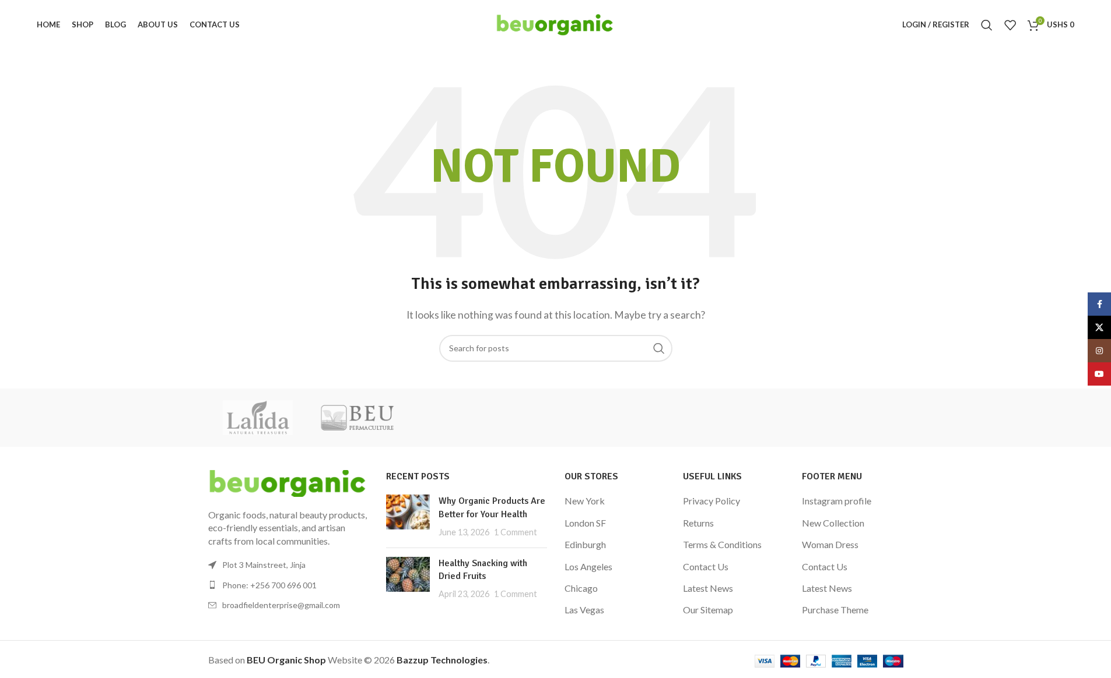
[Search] (986, 25)
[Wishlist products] (1010, 25)
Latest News (708, 588)
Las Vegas (584, 609)
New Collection (833, 522)
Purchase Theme (835, 609)
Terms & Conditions (722, 544)
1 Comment (515, 532)
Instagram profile (836, 500)
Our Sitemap (708, 609)
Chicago (581, 588)
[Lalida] (257, 418)
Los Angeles (588, 566)
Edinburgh (585, 544)
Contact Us (705, 566)
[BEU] (356, 418)
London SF (585, 522)
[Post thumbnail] (408, 516)
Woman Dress (830, 544)
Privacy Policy (711, 500)
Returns (698, 522)
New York (585, 500)
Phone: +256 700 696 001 (269, 585)
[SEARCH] (659, 348)
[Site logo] (555, 23)
